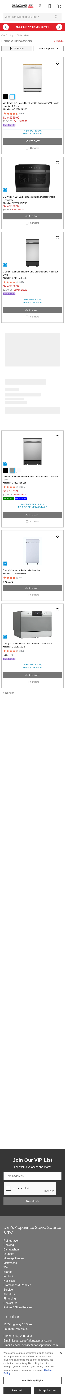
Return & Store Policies (17, 1307)
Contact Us (10, 1303)
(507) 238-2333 (22, 1336)
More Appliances (13, 1258)
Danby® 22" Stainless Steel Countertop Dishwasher (27, 643)
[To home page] (23, 6)
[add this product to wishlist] (57, 63)
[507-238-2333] (50, 6)
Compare (34, 148)
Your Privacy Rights (32, 1380)
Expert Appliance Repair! (34, 27)
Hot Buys (9, 1280)
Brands (7, 1271)
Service (8, 1289)
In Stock (8, 1276)
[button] (5, 6)
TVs (5, 1267)
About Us (9, 1294)
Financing (9, 1298)
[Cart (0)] (59, 6)
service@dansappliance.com (40, 1345)
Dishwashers (23, 35)
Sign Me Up (32, 1201)
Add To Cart (32, 141)
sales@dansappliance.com (36, 1340)
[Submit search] (56, 17)
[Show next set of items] (59, 27)
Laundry (8, 1253)
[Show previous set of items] (5, 27)
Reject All (17, 1390)
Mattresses (10, 1262)
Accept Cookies (47, 1390)
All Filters (19, 48)
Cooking (8, 1245)
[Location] (40, 6)
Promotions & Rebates (17, 1285)
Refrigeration (11, 1240)
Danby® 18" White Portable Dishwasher (22, 570)
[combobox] (48, 48)
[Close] (61, 1353)
